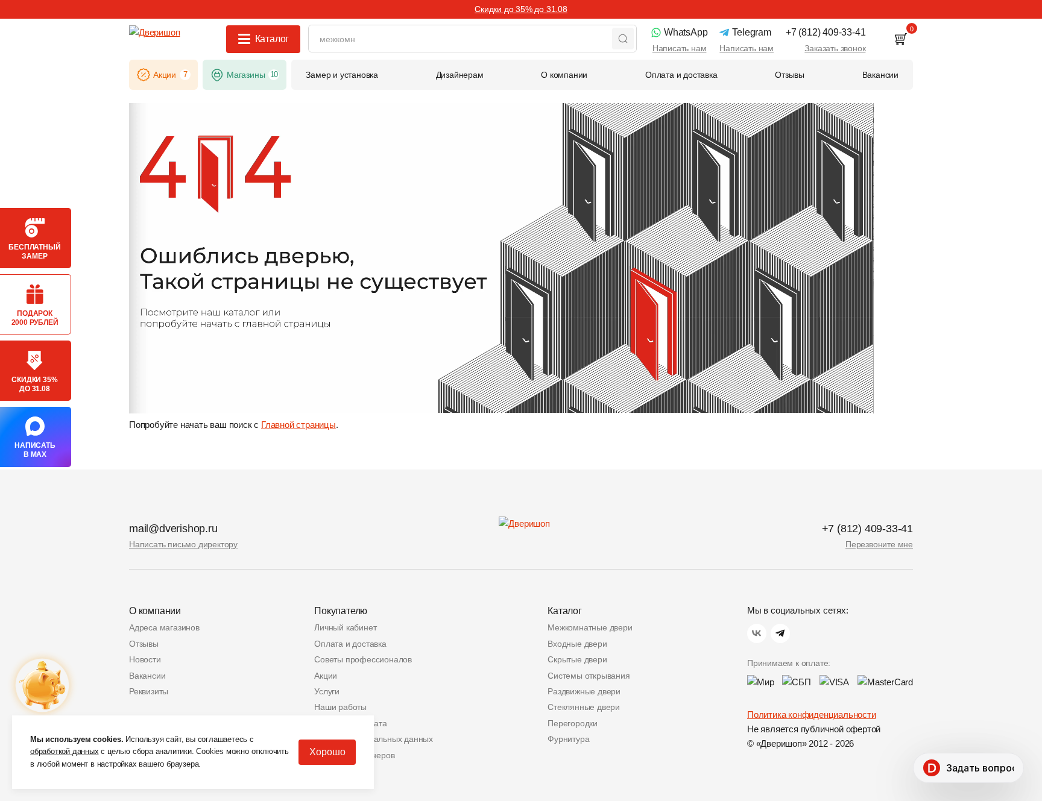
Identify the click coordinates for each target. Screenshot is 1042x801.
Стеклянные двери (584, 707)
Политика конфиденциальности (811, 714)
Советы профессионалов (363, 659)
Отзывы (144, 644)
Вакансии (147, 675)
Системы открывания (589, 675)
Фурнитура (568, 739)
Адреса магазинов (164, 627)
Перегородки (573, 723)
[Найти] (623, 38)
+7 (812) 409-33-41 (867, 529)
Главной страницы (298, 424)
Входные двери (577, 644)
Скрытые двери (577, 659)
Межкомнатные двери (590, 627)
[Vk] (756, 633)
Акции (325, 675)
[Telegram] (780, 633)
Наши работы (340, 707)
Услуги (326, 691)
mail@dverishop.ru (173, 529)
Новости (145, 659)
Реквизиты (148, 691)
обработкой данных (64, 751)
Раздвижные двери (584, 691)
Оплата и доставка (350, 644)
